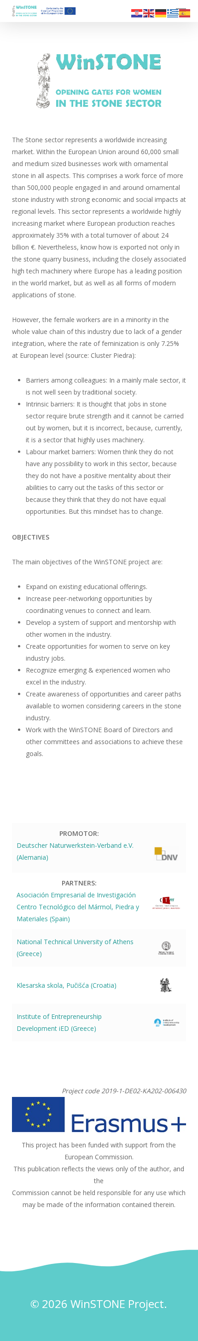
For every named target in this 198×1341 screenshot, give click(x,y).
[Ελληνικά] (173, 12)
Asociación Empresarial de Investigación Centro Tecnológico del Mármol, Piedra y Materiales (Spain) (78, 906)
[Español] (185, 12)
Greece (83, 1028)
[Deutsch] (161, 12)
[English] (149, 12)
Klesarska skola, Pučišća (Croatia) (66, 985)
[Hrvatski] (137, 12)
